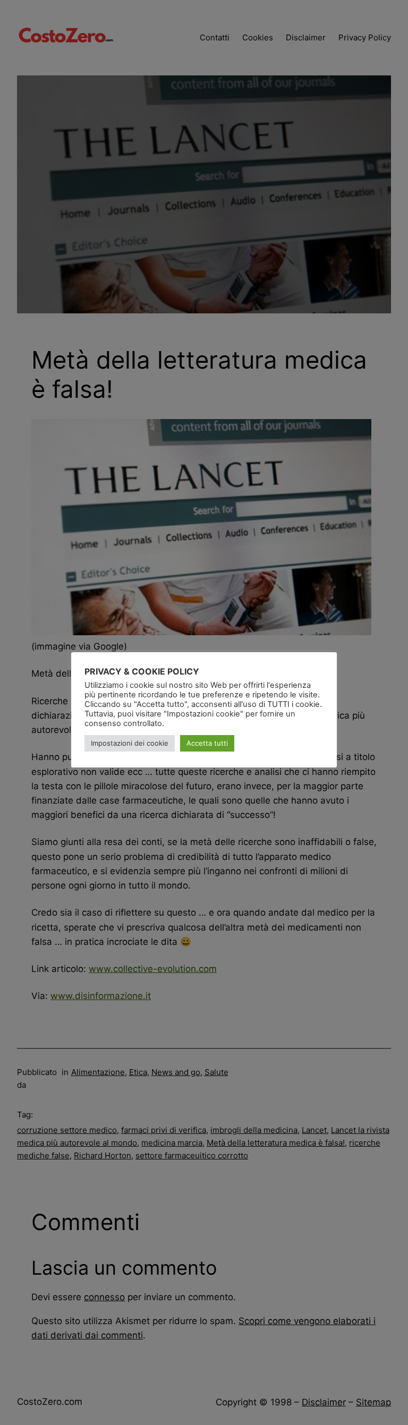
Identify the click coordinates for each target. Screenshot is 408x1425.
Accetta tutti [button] (207, 743)
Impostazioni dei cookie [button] (129, 743)
